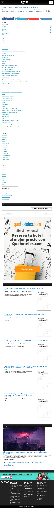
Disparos (4, 174)
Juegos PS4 (4, 141)
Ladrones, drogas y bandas (7, 96)
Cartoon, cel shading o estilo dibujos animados (12, 92)
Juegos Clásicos (5, 159)
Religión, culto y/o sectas (7, 98)
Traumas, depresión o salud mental (9, 108)
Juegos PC (4, 135)
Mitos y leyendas (5, 114)
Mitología (4, 53)
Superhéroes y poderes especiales (9, 65)
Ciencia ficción (5, 57)
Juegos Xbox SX (5, 143)
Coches (3, 169)
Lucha (3, 40)
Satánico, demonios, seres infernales (10, 75)
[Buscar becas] (27, 476)
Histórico (4, 61)
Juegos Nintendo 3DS (6, 155)
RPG (3, 184)
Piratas (3, 63)
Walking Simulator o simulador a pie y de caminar (12, 110)
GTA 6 (38, 490)
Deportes (4, 172)
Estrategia (4, 176)
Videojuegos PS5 (28, 488)
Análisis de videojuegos (45, 420)
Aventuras (4, 167)
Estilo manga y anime (6, 122)
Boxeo (3, 42)
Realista (3, 94)
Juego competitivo (6, 190)
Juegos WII (4, 151)
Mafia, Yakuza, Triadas (7, 83)
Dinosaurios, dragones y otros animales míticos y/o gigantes (15, 81)
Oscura (3, 102)
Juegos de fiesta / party (7, 195)
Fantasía (3, 106)
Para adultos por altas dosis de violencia (10, 120)
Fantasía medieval (6, 59)
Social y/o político (5, 116)
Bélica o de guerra (5, 128)
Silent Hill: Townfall (42, 485)
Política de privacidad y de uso (40, 498)
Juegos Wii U (4, 149)
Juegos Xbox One (28, 494)
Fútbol (3, 178)
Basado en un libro (6, 87)
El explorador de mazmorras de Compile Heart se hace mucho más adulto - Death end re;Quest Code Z (25, 462)
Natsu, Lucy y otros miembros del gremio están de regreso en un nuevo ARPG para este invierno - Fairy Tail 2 (27, 460)
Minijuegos (4, 182)
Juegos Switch (5, 137)
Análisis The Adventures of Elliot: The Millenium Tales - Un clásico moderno (26, 340)
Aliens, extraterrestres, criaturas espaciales (11, 79)
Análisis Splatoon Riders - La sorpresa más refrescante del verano (23, 288)
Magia (3, 118)
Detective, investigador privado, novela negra (11, 71)
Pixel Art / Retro (5, 49)
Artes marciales (5, 90)
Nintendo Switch (28, 486)
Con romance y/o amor (7, 100)
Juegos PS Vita (5, 153)
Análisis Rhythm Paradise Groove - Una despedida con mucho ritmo (24, 314)
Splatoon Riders (41, 488)
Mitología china (5, 104)
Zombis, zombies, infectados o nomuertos (11, 126)
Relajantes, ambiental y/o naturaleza (9, 112)
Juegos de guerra (5, 199)
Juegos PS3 (4, 145)
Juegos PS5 (4, 139)
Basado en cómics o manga (8, 55)
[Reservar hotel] (27, 248)
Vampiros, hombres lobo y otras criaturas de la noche (13, 51)
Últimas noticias (28, 485)
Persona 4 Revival (41, 486)
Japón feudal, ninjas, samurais (8, 67)
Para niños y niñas (6, 197)
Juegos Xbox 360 (5, 147)
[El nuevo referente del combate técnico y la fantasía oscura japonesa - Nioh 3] (27, 439)
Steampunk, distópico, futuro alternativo (10, 73)
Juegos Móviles (5, 157)
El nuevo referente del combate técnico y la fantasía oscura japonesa (25, 453)
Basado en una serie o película (8, 85)
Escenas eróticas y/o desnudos (8, 124)
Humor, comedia (5, 77)
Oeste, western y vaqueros (7, 69)
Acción (3, 165)
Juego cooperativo (6, 193)
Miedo (3, 180)
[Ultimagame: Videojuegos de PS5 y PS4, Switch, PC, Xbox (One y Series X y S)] (25, 2)
